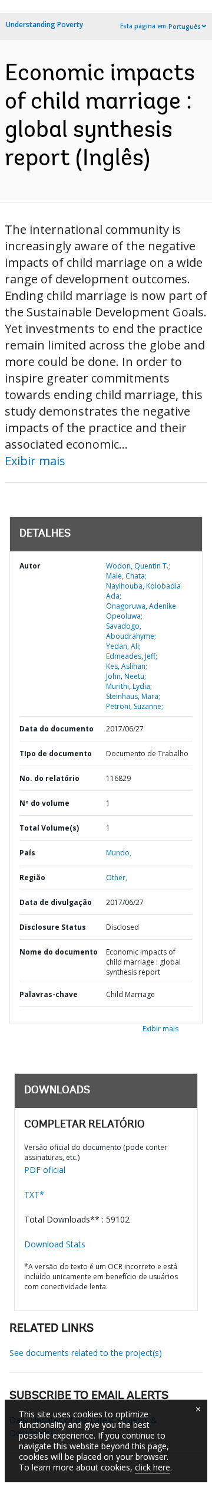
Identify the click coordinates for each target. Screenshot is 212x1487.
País (27, 853)
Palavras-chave (48, 994)
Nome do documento (58, 952)
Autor (30, 566)
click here (152, 1467)
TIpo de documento (55, 754)
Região (32, 877)
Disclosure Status (52, 927)
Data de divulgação (55, 902)
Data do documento (56, 729)
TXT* (34, 1194)
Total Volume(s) (49, 828)
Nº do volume (44, 803)
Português (184, 26)
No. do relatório (49, 778)
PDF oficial (44, 1169)
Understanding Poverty (44, 24)
